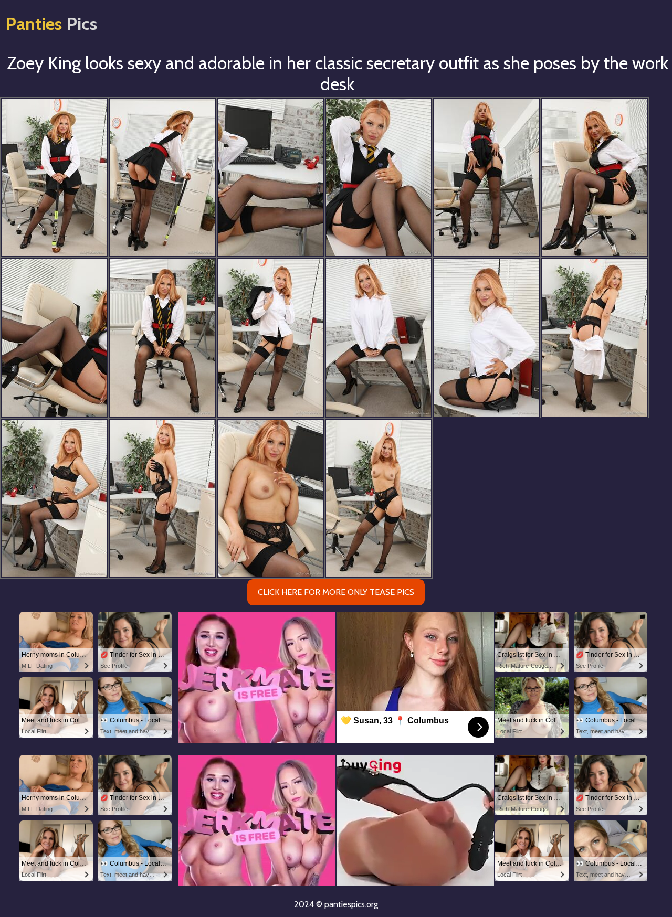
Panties (51, 24)
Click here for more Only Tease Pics (336, 592)
